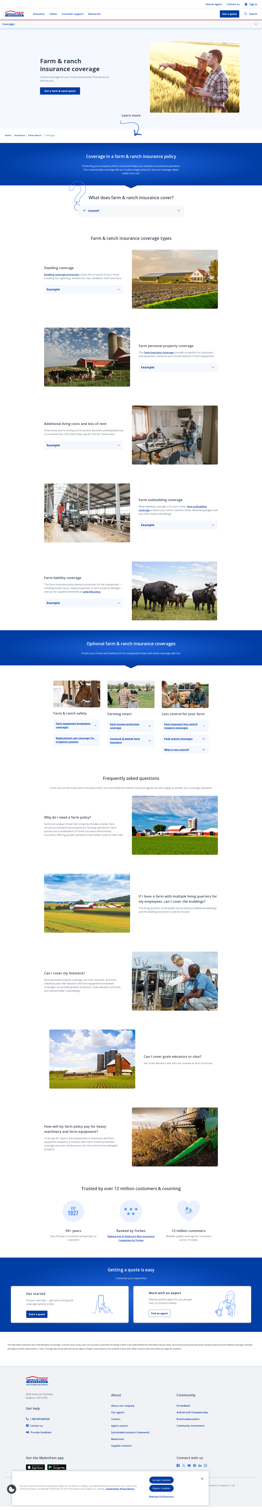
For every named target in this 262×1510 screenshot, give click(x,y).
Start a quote (37, 1314)
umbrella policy (92, 591)
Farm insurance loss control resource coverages (181, 726)
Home (8, 135)
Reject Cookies (161, 1488)
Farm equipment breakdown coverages (73, 725)
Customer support (73, 14)
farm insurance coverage (159, 352)
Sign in (253, 4)
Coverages (8, 24)
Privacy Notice (127, 1488)
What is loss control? (176, 749)
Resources (94, 14)
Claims (53, 14)
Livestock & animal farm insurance (125, 740)
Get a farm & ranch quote (60, 91)
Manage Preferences (161, 1496)
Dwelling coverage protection (61, 274)
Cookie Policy (112, 1488)
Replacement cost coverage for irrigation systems (75, 740)
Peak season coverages (178, 738)
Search (253, 14)
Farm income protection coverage (124, 726)
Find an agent (214, 4)
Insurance (39, 14)
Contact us (233, 4)
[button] (12, 1489)
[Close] (202, 1478)
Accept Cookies (161, 1480)
